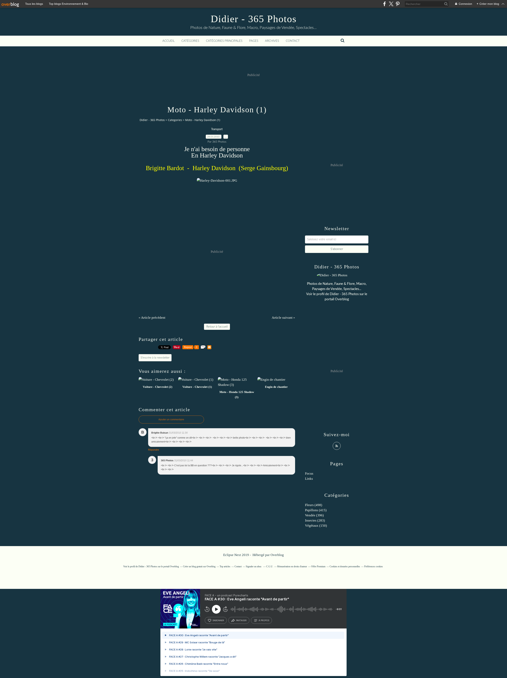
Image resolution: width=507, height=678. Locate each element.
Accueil (168, 40)
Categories (175, 120)
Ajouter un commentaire (171, 419)
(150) (316, 525)
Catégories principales (224, 40)
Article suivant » (283, 317)
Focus (309, 473)
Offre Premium (318, 566)
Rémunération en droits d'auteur (292, 566)
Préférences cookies (373, 566)
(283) (315, 520)
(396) (314, 515)
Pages (253, 40)
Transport (217, 129)
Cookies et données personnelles (345, 566)
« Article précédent (152, 317)
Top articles (225, 566)
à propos (264, 620)
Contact (293, 40)
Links (309, 479)
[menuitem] (168, 41)
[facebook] (384, 4)
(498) (313, 505)
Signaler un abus (254, 566)
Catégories (190, 40)
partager (241, 620)
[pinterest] (397, 4)
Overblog (277, 555)
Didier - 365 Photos (253, 18)
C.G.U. (269, 566)
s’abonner (218, 620)
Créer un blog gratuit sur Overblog (199, 566)
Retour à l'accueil (217, 326)
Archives (272, 40)
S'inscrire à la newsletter (155, 357)
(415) (316, 510)
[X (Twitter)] (391, 4)
